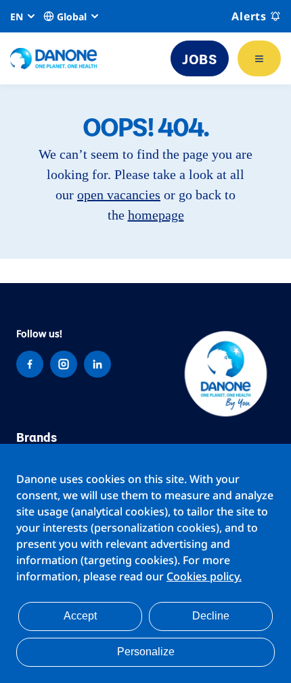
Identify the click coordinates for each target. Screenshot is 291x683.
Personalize (146, 651)
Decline (210, 616)
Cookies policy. (204, 576)
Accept (80, 616)
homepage (156, 214)
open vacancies (118, 194)
